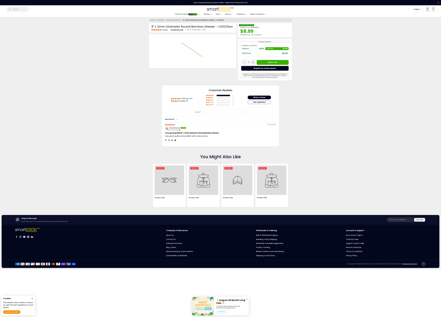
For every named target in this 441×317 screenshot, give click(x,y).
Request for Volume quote (265, 68)
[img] (170, 125)
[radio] (252, 49)
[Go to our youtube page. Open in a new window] (24, 237)
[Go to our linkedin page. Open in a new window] (32, 237)
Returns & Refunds (353, 247)
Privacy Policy (351, 255)
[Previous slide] (182, 2)
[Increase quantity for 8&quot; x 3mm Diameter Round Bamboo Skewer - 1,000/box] (253, 62)
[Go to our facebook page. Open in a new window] (16, 237)
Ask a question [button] (259, 102)
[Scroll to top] (423, 264)
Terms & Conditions (354, 251)
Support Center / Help (355, 243)
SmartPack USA (177, 30)
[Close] (247, 299)
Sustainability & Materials (176, 255)
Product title (160, 197)
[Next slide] (258, 2)
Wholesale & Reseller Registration (270, 243)
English (416, 9)
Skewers (161, 20)
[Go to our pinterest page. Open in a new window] (28, 237)
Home (153, 20)
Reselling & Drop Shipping (266, 239)
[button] (210, 95)
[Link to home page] (27, 230)
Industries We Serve (174, 243)
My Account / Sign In (354, 235)
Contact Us (171, 239)
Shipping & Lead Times (265, 255)
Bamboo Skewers (173, 20)
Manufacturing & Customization (179, 251)
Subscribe (419, 220)
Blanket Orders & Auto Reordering (270, 251)
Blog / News (171, 247)
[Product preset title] (169, 180)
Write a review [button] (259, 97)
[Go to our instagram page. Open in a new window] (20, 237)
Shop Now (221, 311)
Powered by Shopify (410, 264)
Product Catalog (263, 247)
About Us (170, 235)
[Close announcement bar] (438, 2)
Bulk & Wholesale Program (267, 235)
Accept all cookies (12, 312)
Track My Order (352, 239)
